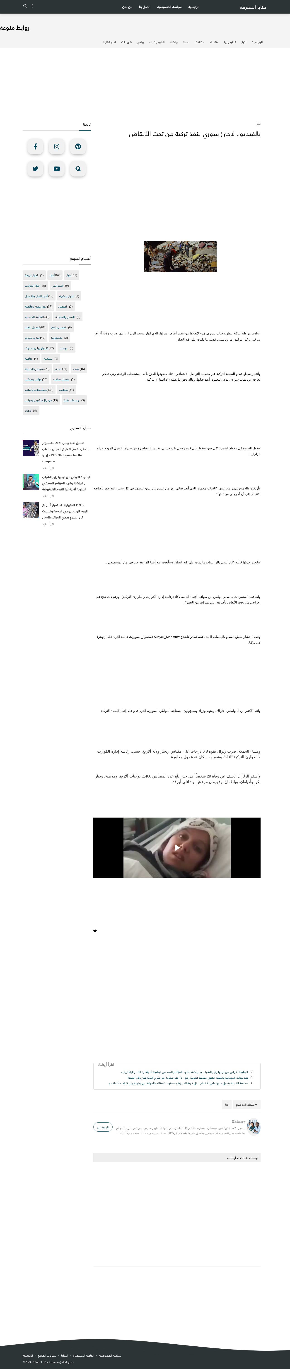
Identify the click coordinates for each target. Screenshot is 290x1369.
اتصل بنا (144, 7)
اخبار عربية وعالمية (35, 306)
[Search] (25, 7)
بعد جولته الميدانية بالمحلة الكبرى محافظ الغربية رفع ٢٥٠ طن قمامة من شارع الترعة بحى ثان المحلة (188, 1077)
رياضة (174, 42)
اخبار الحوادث (32, 285)
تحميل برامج (58, 327)
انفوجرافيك (157, 42)
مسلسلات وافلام (36, 389)
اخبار (243, 42)
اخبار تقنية (109, 42)
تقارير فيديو (32, 337)
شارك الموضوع (245, 1104)
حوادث (64, 348)
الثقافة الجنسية (34, 317)
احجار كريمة (31, 275)
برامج (141, 42)
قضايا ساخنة (61, 379)
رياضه (28, 358)
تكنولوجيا (230, 42)
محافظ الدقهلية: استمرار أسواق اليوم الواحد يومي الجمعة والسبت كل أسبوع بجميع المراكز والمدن (65, 511)
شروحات (126, 42)
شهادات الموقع (47, 1355)
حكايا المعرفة (253, 7)
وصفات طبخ (71, 400)
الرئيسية (193, 7)
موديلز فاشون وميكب (38, 400)
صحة (186, 42)
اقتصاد (214, 42)
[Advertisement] (145, 84)
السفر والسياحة (65, 317)
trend (28, 410)
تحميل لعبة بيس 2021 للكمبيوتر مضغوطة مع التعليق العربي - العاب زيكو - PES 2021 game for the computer (65, 452)
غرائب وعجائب (33, 379)
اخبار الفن (57, 285)
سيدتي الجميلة (34, 369)
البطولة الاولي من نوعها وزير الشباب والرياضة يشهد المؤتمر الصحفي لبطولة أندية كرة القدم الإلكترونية (184, 1072)
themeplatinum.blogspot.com (101, 1361)
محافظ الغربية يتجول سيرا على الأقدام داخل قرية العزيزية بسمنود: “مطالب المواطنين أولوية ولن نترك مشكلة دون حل (177, 1083)
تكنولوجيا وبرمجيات (36, 348)
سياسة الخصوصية (169, 7)
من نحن (127, 7)
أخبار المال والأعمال (36, 296)
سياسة (48, 358)
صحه (76, 369)
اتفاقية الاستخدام (83, 1355)
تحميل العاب (32, 327)
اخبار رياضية (66, 296)
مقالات (199, 42)
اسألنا (64, 1355)
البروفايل (103, 1127)
